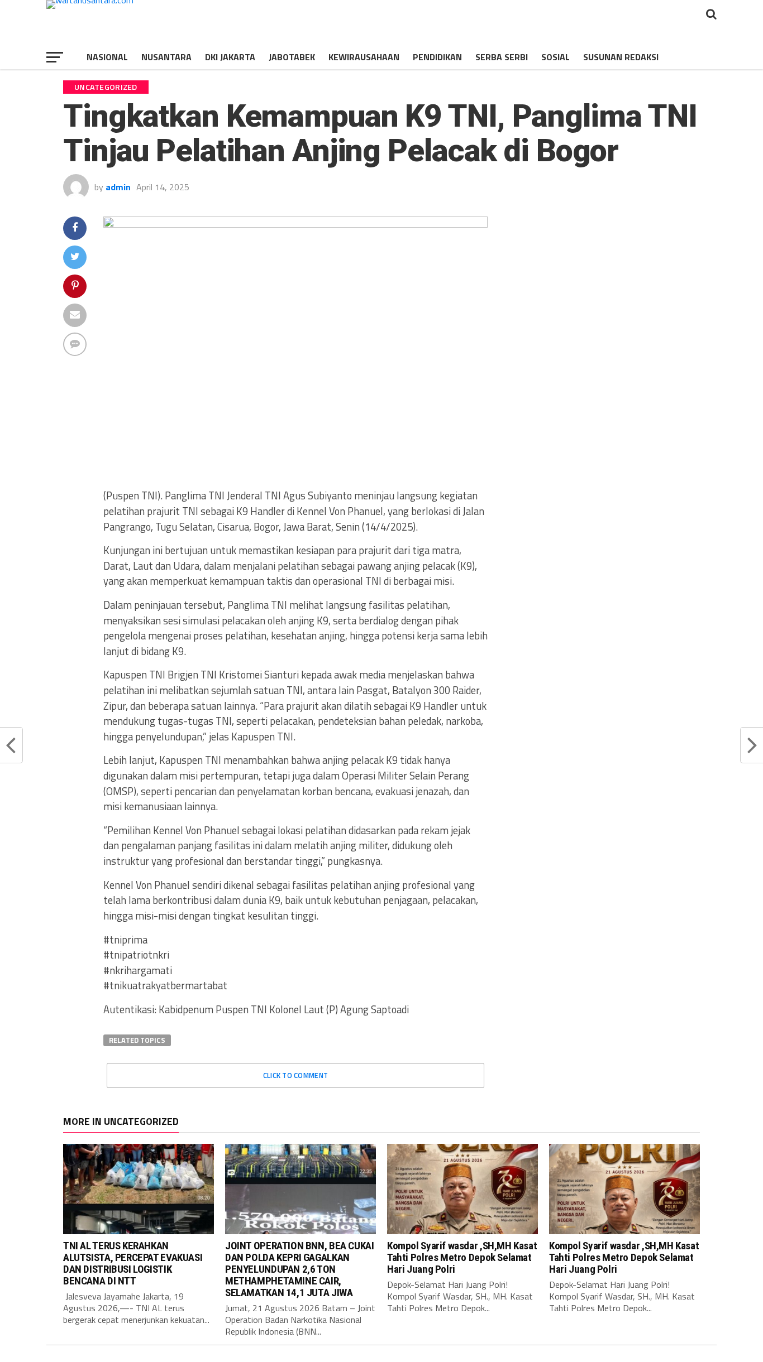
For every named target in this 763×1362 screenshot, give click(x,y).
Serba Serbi (501, 57)
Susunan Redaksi (621, 57)
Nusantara (166, 57)
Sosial (555, 57)
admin (118, 187)
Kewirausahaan (363, 57)
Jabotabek (292, 57)
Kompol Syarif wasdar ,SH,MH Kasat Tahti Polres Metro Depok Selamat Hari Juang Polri (462, 1257)
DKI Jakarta (230, 57)
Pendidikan (437, 57)
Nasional (107, 57)
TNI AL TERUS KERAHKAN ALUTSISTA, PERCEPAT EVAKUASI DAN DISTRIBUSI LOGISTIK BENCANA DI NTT (132, 1263)
